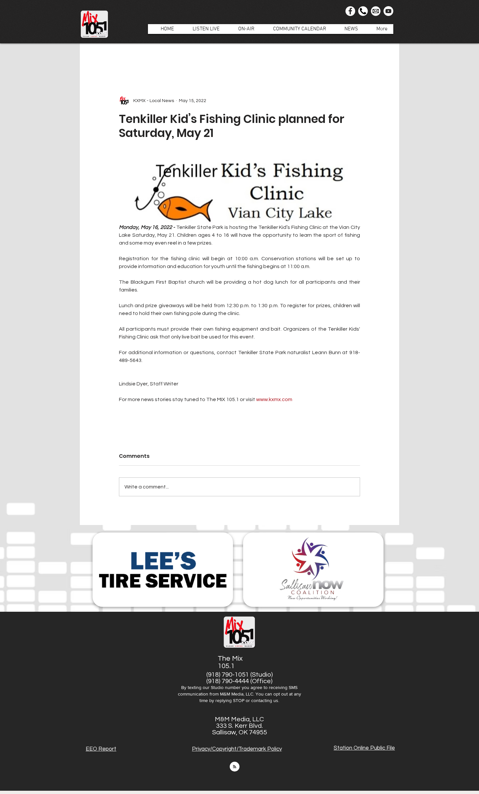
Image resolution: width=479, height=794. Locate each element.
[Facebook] (350, 11)
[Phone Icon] (363, 11)
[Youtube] (388, 11)
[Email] (376, 11)
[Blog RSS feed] (235, 767)
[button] (242, 29)
